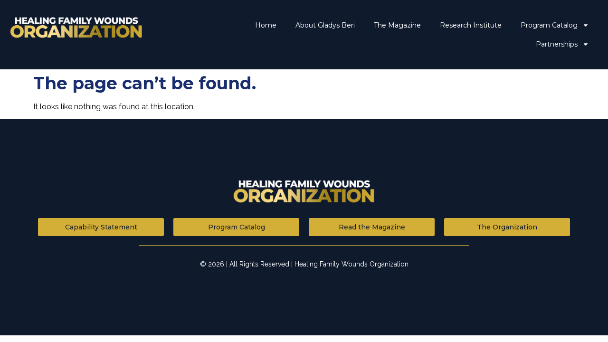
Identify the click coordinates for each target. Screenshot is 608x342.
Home (265, 25)
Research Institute (471, 25)
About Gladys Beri (325, 25)
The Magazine (397, 25)
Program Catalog (549, 25)
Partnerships (557, 44)
